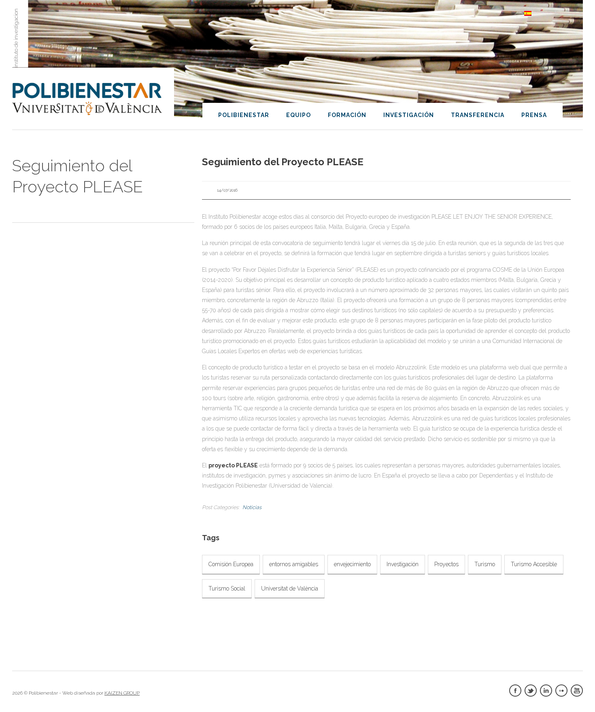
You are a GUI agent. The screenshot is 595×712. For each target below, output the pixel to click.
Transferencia (477, 115)
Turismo (484, 564)
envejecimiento (352, 564)
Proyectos (446, 564)
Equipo (298, 115)
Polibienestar (243, 115)
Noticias (251, 507)
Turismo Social (226, 588)
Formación (347, 115)
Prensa (534, 115)
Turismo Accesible (534, 564)
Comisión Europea (230, 564)
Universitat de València (289, 588)
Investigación (408, 115)
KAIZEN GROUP (122, 693)
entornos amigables (293, 564)
